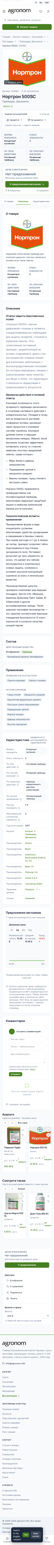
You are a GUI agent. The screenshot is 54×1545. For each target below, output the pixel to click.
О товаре (8, 201)
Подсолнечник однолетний (15, 1418)
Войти (32, 1069)
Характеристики (41, 201)
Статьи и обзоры (10, 1445)
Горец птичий (13, 694)
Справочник (8, 1454)
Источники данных (11, 1495)
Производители (10, 1463)
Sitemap (6, 1532)
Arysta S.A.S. (31, 878)
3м (17, 930)
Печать (13, 1298)
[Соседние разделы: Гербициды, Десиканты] (44, 41)
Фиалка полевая (15, 714)
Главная (6, 37)
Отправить (15, 1074)
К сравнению (16, 1286)
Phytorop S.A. (31, 872)
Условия (6, 1528)
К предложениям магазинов (25, 184)
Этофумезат (13, 651)
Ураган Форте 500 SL (13, 1214)
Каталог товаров (28, 27)
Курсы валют (8, 1472)
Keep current (35, 1534)
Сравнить (44, 190)
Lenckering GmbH (33, 883)
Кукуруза (7, 1414)
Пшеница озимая (10, 1409)
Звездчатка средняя (34, 694)
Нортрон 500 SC (38, 1147)
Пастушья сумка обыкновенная (23, 704)
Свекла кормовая (16, 680)
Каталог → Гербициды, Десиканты (31, 834)
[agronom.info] (19, 11)
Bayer (28, 849)
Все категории (9, 1396)
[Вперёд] (12, 1123)
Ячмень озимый (10, 1427)
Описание (23, 201)
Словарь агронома (11, 1459)
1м (11, 930)
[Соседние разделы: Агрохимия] (45, 37)
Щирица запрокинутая (18, 719)
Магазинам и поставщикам (15, 1499)
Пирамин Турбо (12, 1147)
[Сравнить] (23, 1135)
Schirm (28, 843)
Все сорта (22, 1123)
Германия (30, 898)
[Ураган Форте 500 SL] (14, 1202)
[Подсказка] (17, 767)
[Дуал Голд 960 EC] (40, 1202)
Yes (26, 1535)
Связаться (7, 1508)
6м (23, 930)
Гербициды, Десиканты (31, 41)
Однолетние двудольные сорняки (24, 699)
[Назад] (5, 1123)
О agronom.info (9, 1490)
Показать (31, 889)
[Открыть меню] (4, 11)
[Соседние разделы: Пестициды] (15, 41)
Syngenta (8, 1219)
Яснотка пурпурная (17, 724)
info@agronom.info (15, 1363)
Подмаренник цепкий (18, 709)
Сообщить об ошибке (19, 1104)
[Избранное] (40, 11)
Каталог (21, 1189)
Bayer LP (29, 866)
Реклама (6, 1504)
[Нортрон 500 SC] (40, 1135)
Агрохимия (37, 37)
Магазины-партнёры (12, 1468)
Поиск (5, 1477)
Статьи (46, 1541)
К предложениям (27, 1265)
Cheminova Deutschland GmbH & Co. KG (35, 857)
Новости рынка (9, 1450)
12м (30, 930)
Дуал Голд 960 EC (39, 1213)
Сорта (5, 1377)
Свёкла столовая (37, 680)
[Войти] (48, 11)
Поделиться (16, 1292)
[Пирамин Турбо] (14, 1135)
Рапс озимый (8, 1432)
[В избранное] (23, 1130)
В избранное (14, 190)
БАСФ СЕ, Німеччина (9, 1152)
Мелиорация (8, 1391)
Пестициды (7, 41)
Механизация (9, 1386)
